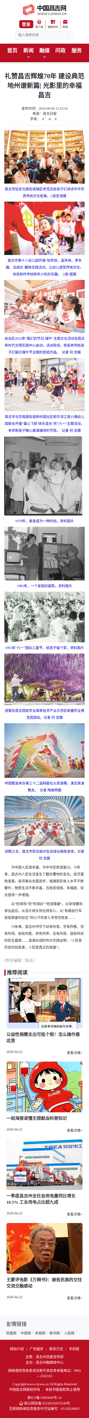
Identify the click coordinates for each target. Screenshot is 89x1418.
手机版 (74, 1349)
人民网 (69, 1333)
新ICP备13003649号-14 (44, 1398)
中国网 (26, 1333)
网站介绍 (17, 1349)
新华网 (54, 1333)
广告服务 (36, 1349)
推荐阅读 (17, 972)
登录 (26, 24)
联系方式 (56, 1349)
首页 (12, 50)
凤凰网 (11, 1333)
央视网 (40, 1333)
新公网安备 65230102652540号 (47, 1403)
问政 (60, 50)
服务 (77, 50)
